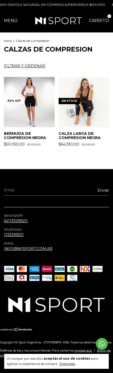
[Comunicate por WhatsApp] (102, 344)
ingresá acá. (83, 350)
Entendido (67, 364)
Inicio (8, 41)
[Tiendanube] (16, 330)
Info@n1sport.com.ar (28, 248)
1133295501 (14, 234)
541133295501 (16, 221)
